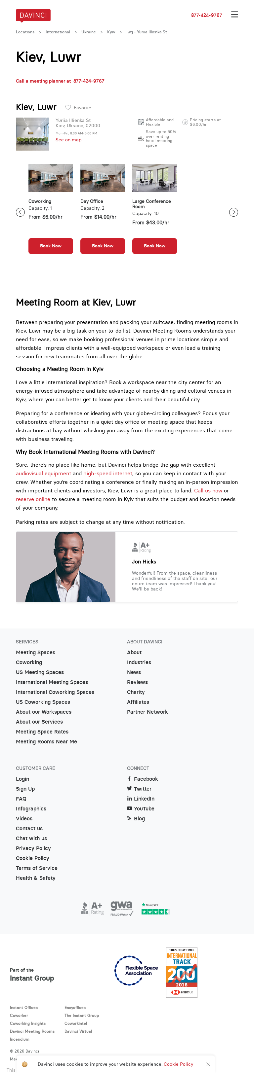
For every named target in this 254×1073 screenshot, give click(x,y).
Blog (139, 818)
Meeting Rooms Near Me (46, 741)
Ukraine (88, 32)
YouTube (144, 808)
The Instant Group (81, 1015)
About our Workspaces (43, 712)
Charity (136, 692)
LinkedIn (144, 799)
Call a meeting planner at (60, 81)
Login (22, 779)
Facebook (146, 779)
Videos (24, 818)
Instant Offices (24, 1007)
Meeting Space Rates (42, 732)
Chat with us (31, 838)
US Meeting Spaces (40, 672)
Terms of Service (37, 868)
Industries (139, 662)
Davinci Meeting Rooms (32, 1031)
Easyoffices (75, 1007)
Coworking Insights (28, 1023)
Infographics (31, 808)
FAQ (21, 799)
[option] (50, 212)
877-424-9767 (206, 15)
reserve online (33, 499)
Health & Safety (36, 878)
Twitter (142, 789)
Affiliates (138, 702)
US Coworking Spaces (43, 702)
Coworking (29, 662)
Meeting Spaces (35, 652)
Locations (25, 32)
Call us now (208, 490)
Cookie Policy (32, 858)
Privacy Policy (33, 848)
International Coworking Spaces (55, 692)
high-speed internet (107, 473)
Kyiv (111, 32)
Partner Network (147, 712)
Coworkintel (75, 1023)
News (134, 672)
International (58, 32)
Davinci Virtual (78, 1031)
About (134, 652)
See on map (68, 140)
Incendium (19, 1039)
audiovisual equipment (43, 473)
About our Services (39, 722)
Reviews (137, 682)
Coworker (19, 1015)
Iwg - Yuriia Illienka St (146, 32)
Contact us (29, 828)
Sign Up (25, 789)
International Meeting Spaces (52, 682)
